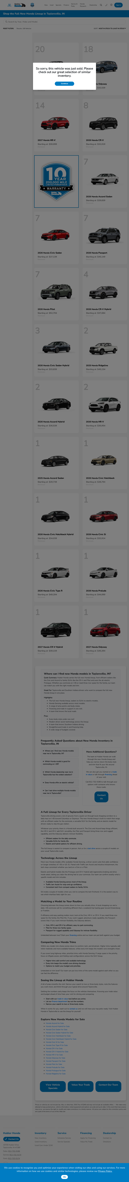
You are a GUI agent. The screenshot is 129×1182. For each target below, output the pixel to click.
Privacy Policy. (105, 1171)
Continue (64, 83)
